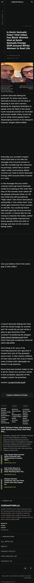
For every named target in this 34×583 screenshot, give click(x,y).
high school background (12, 337)
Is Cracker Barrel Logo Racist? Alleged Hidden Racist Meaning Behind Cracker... (27, 416)
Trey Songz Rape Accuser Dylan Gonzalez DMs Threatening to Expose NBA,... (14, 457)
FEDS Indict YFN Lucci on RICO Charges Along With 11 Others (26, 87)
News (1, 470)
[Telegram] (29, 390)
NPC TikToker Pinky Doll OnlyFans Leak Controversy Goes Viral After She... (16, 430)
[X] (7, 390)
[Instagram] (25, 568)
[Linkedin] (16, 390)
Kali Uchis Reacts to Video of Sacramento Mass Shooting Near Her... (14, 469)
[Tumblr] (25, 390)
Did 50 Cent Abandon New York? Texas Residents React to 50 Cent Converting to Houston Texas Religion (7, 88)
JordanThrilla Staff (14, 55)
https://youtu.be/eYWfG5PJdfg (10, 271)
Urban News (1, 484)
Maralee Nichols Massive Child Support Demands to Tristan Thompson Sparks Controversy (5, 416)
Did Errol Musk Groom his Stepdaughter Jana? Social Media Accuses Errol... (16, 415)
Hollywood (4, 405)
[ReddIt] (21, 390)
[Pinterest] (12, 390)
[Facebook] (3, 390)
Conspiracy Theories (2, 19)
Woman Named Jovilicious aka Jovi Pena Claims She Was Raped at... (14, 481)
